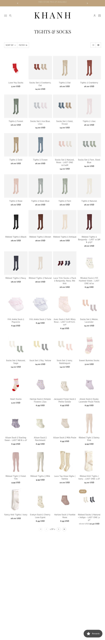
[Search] (10, 15)
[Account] (94, 15)
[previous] (17, 3)
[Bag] (99, 15)
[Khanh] (52, 15)
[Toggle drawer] (5, 15)
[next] (87, 3)
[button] (93, 45)
